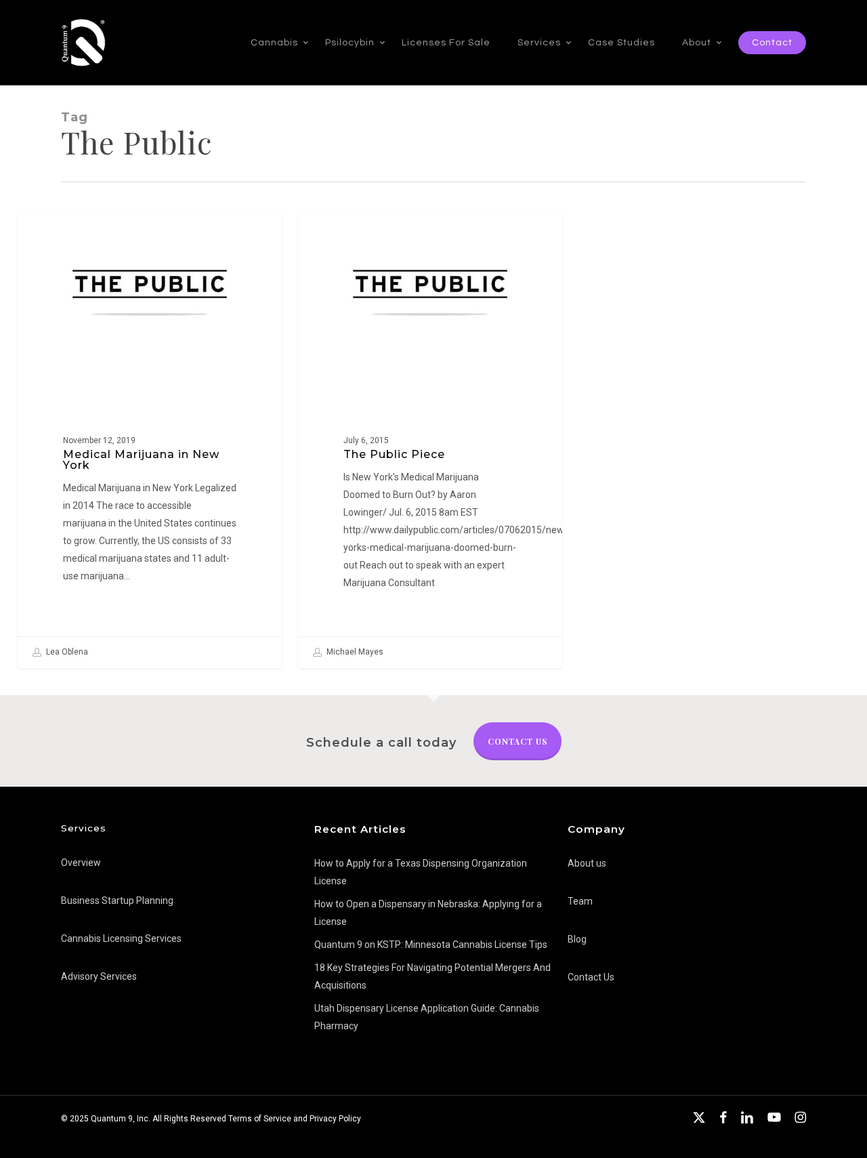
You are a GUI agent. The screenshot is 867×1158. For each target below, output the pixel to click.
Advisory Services (99, 976)
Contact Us (517, 741)
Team (580, 901)
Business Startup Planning (117, 900)
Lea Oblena (66, 652)
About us (587, 863)
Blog (577, 939)
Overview (81, 862)
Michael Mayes (353, 652)
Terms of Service (259, 1118)
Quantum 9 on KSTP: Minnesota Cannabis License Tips (430, 944)
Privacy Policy (335, 1118)
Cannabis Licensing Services (121, 938)
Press (53, 231)
